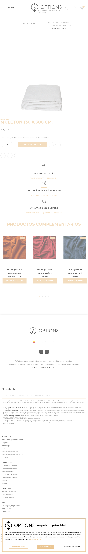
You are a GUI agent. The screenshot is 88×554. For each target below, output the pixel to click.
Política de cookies (35, 539)
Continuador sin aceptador (73, 546)
